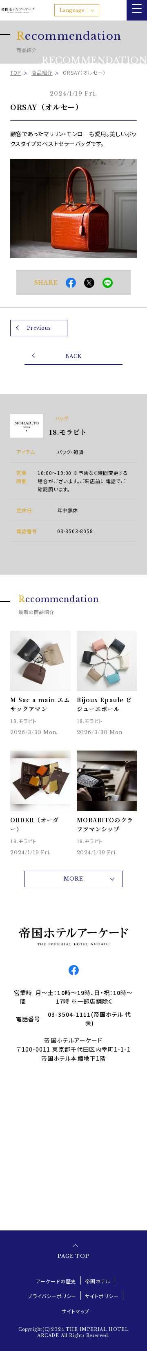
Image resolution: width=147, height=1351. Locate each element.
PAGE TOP (74, 1256)
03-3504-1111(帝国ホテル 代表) (89, 1018)
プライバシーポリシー (52, 1295)
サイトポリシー (102, 1295)
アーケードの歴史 (56, 1281)
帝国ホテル (98, 1281)
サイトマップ (75, 1311)
